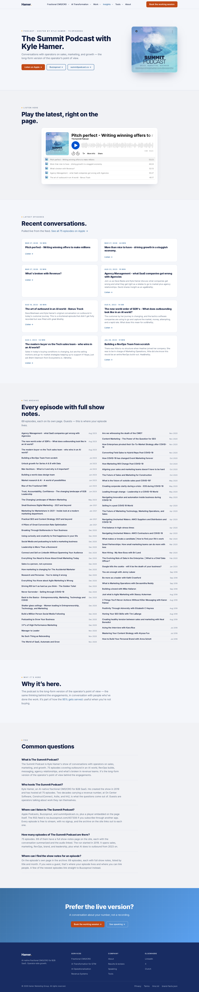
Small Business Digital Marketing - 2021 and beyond (46, 505)
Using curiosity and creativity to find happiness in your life (50, 536)
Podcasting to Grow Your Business (38, 619)
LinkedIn (149, 959)
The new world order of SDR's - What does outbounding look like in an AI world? (54, 442)
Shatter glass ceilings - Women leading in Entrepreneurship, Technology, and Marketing (50, 606)
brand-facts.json (169, 986)
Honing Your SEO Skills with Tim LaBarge (121, 614)
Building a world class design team (38, 475)
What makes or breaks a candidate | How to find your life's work (133, 539)
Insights (107, 4)
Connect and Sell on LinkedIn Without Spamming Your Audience (52, 552)
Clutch (148, 969)
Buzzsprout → (56, 67)
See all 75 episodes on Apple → (69, 230)
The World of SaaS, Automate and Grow (41, 642)
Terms (147, 986)
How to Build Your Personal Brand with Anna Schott (126, 639)
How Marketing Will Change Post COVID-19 (122, 464)
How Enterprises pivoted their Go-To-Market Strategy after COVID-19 (134, 445)
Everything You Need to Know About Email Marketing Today (50, 558)
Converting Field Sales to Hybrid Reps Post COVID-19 (127, 452)
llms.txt (155, 986)
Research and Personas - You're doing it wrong (44, 575)
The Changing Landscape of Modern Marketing (44, 500)
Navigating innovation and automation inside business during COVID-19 (131, 498)
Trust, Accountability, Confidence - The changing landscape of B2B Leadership (54, 492)
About (128, 4)
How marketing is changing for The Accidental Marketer (48, 569)
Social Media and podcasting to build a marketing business (49, 541)
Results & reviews (116, 964)
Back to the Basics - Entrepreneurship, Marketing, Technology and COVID (53, 598)
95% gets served (72, 699)
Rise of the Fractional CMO (34, 486)
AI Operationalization (81, 969)
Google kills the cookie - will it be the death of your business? (132, 566)
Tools (117, 4)
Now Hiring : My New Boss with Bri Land (121, 552)
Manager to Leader (31, 630)
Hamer (27, 4)
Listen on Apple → (33, 67)
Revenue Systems (79, 974)
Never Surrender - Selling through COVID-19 (43, 592)
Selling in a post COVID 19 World (117, 505)
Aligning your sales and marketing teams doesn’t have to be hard (133, 469)
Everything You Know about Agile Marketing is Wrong (47, 580)
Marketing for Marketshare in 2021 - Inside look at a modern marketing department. (50, 512)
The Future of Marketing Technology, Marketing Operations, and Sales (133, 512)
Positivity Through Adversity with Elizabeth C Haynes (128, 608)
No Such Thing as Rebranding (36, 636)
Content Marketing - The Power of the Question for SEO (129, 439)
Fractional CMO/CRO (57, 4)
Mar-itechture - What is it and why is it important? (45, 469)
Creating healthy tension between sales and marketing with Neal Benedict (133, 620)
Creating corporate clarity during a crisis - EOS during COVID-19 (132, 486)
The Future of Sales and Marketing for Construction (127, 475)
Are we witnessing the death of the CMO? (122, 433)
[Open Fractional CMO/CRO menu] (68, 4)
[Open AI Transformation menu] (90, 4)
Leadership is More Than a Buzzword (39, 547)
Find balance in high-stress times (118, 527)
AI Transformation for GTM (83, 964)
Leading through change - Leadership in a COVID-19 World (130, 492)
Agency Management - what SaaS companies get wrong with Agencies (51, 434)
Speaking (112, 969)
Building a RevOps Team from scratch (40, 458)
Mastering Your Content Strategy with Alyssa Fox (125, 633)
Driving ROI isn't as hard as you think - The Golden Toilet (49, 586)
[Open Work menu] (100, 4)
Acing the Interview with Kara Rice (118, 627)
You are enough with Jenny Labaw (118, 572)
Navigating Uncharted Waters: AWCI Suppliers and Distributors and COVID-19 (134, 520)
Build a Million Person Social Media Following (43, 614)
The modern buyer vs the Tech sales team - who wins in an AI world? (51, 450)
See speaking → (117, 924)
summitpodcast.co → (81, 67)
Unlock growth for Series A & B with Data (41, 463)
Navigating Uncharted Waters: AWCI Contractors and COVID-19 (132, 533)
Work (95, 4)
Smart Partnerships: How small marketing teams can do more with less (133, 545)
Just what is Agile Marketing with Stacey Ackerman (126, 594)
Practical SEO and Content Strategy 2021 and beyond (47, 519)
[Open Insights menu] (112, 4)
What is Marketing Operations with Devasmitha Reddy (128, 583)
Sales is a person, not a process (37, 564)
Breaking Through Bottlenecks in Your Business (44, 530)
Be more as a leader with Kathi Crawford (121, 578)
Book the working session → (88, 924)
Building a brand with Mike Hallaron (119, 589)
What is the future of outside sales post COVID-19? (126, 480)
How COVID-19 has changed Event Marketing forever (127, 458)
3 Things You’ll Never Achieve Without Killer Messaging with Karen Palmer (134, 601)
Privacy (137, 986)
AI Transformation (79, 4)
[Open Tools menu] (122, 4)
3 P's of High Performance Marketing (39, 625)
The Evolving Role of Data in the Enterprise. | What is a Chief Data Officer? (133, 559)
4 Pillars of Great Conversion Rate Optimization (44, 524)
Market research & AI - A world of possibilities (44, 480)
